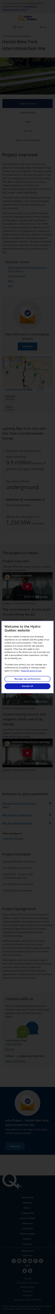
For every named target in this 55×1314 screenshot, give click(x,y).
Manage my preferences (28, 679)
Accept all (27, 686)
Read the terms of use (31, 670)
